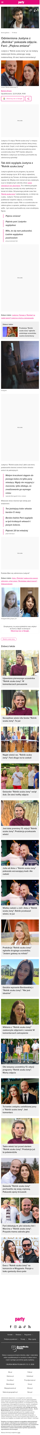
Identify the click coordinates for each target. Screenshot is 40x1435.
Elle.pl (10, 1372)
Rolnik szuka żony (9, 639)
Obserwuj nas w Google (14, 98)
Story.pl (29, 1392)
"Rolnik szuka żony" (8, 194)
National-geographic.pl (10, 1392)
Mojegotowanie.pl (10, 1388)
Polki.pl (30, 1372)
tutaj (19, 1432)
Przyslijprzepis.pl (29, 1380)
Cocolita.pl (10, 1380)
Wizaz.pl (30, 1388)
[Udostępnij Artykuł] (28, 98)
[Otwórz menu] (2, 2)
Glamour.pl (10, 1376)
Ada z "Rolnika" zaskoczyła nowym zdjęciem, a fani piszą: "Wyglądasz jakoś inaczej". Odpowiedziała (19, 581)
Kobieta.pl (30, 1376)
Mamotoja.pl (10, 1384)
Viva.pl (30, 1384)
